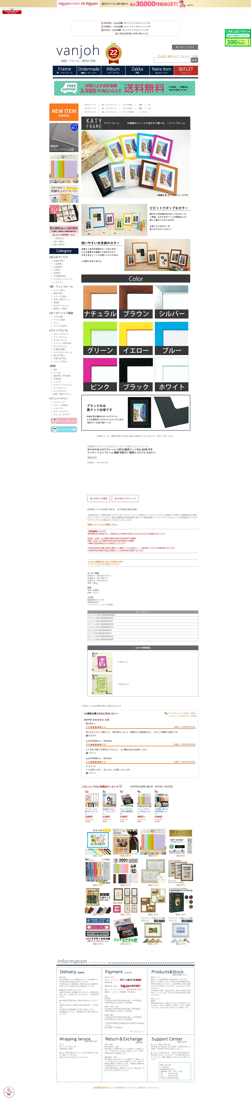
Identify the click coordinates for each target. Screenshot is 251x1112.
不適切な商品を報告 (128, 509)
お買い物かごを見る (185, 47)
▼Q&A (195, 56)
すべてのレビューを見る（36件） (182, 713)
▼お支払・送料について (168, 56)
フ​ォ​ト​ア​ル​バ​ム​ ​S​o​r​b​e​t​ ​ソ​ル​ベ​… (144, 811)
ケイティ (143, 112)
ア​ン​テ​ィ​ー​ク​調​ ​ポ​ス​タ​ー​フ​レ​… (91, 811)
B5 (149, 105)
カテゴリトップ (90, 105)
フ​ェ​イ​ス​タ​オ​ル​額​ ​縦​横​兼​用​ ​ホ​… (126, 811)
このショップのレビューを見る (183, 716)
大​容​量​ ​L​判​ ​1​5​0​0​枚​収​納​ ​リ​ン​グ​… (161, 811)
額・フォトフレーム (109, 105)
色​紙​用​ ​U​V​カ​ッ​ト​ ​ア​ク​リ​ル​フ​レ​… (109, 811)
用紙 (140, 105)
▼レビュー (185, 56)
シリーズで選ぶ (128, 112)
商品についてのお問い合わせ (102, 509)
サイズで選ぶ (127, 105)
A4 (149, 108)
